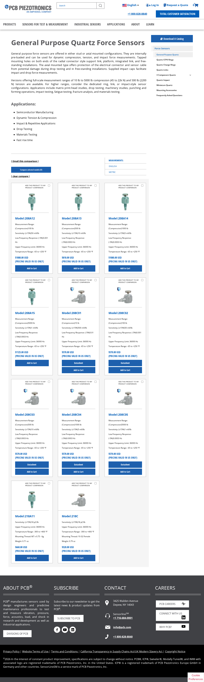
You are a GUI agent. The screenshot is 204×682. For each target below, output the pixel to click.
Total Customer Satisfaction (177, 14)
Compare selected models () (31, 169)
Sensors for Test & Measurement (45, 24)
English (112, 166)
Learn (150, 24)
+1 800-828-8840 (137, 14)
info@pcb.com (122, 627)
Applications (116, 24)
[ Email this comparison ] (25, 161)
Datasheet (78, 362)
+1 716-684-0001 (123, 618)
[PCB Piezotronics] (28, 9)
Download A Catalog (174, 39)
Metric (112, 172)
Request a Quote (177, 5)
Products (9, 24)
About (135, 24)
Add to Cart (32, 268)
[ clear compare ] (20, 176)
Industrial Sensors (87, 24)
